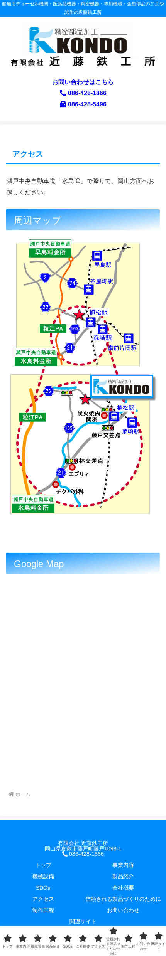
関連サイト (83, 921)
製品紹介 (123, 876)
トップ (43, 865)
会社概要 (123, 888)
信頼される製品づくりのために (123, 899)
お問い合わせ (123, 910)
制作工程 (43, 910)
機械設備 (43, 876)
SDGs (43, 888)
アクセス (43, 899)
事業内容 (123, 865)
